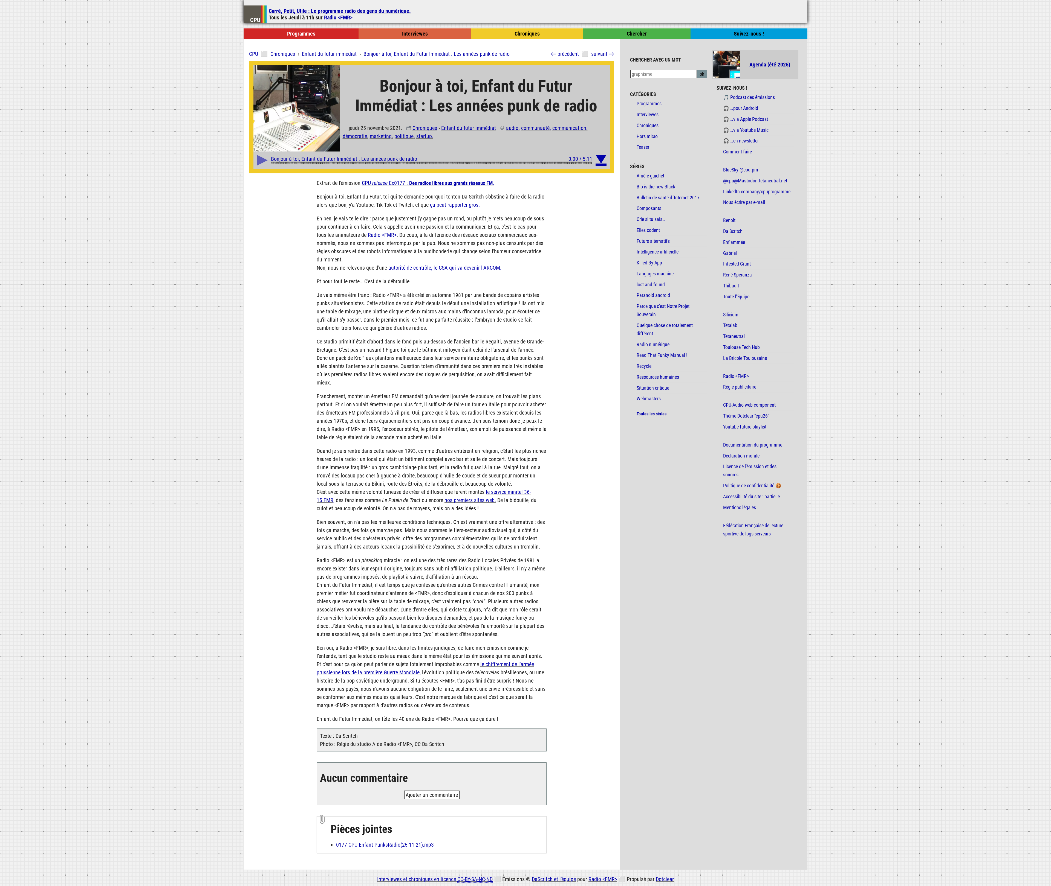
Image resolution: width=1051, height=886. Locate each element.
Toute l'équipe (736, 296)
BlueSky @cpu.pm (740, 170)
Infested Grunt (737, 264)
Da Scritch (733, 231)
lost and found (651, 284)
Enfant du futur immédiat (468, 128)
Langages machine (655, 273)
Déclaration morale (741, 456)
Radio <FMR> (338, 17)
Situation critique (653, 388)
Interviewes (648, 114)
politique (404, 136)
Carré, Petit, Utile (340, 11)
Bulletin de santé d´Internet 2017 (668, 197)
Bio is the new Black (656, 187)
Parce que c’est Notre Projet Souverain (663, 310)
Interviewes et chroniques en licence (435, 879)
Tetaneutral (734, 336)
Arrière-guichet (650, 176)
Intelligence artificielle (657, 252)
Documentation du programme (752, 445)
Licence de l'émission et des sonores (749, 470)
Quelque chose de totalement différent (665, 329)
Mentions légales (739, 507)
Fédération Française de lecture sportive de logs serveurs (753, 530)
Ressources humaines (658, 377)
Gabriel (730, 253)
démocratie (355, 136)
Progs (301, 33)
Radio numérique (653, 344)
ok (702, 74)
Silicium (730, 314)
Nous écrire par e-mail (744, 202)
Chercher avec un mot (655, 60)
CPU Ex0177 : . (428, 183)
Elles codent (648, 230)
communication (569, 128)
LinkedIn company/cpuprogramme (756, 191)
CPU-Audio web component (749, 405)
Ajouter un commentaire (432, 795)
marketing (381, 136)
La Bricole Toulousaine (745, 358)
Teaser (643, 147)
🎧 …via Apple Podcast (745, 119)
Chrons (527, 33)
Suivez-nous (749, 33)
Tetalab (730, 325)
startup (424, 136)
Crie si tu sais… (651, 219)
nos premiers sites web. (470, 500)
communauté (535, 128)
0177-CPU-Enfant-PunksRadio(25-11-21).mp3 (385, 844)
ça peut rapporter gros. (455, 205)
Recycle (644, 366)
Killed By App (649, 263)
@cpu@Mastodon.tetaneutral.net (755, 180)
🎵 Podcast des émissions (749, 97)
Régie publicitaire (739, 387)
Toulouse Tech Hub (741, 347)
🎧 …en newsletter (741, 141)
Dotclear (665, 879)
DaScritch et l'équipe (554, 879)
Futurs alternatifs (653, 241)
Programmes (649, 103)
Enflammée (734, 242)
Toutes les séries (651, 413)
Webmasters (649, 398)
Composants (649, 208)
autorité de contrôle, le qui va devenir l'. (444, 267)
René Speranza (737, 275)
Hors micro (647, 136)
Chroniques (424, 128)
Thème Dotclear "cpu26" (746, 416)
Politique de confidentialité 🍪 (752, 485)
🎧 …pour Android (740, 108)
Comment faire (737, 152)
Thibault (731, 285)
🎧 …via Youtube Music (746, 130)
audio (512, 128)
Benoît (729, 220)
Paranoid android (653, 295)
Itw (415, 33)
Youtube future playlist (744, 427)
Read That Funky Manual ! (662, 355)
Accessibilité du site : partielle (751, 496)
